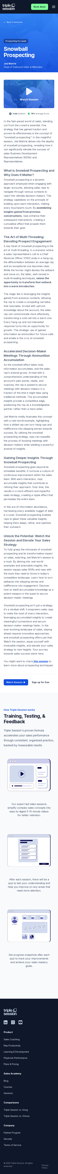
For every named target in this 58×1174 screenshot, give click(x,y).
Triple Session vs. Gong (16, 1110)
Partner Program (12, 1132)
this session (40, 661)
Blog (6, 1080)
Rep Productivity (12, 1045)
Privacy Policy (45, 1166)
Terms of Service (12, 1145)
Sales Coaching (12, 1039)
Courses (8, 1087)
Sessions (8, 1093)
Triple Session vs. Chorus (17, 1116)
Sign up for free (40, 682)
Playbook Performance (15, 1058)
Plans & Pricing (11, 1064)
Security (8, 1139)
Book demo (40, 6)
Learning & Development (16, 1051)
